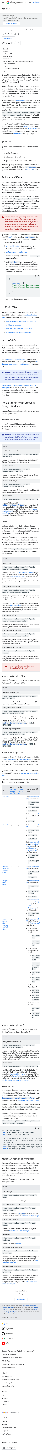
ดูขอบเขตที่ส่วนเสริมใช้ (13, 246)
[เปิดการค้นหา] (30, 2)
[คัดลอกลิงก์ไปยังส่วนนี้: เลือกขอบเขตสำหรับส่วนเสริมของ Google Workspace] (25, 406)
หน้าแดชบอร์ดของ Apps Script (11, 1379)
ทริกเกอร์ (19, 1244)
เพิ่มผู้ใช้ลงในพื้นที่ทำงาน (5, 883)
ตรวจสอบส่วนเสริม (17, 226)
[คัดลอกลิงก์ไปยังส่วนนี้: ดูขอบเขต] (13, 141)
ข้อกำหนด (4, 1442)
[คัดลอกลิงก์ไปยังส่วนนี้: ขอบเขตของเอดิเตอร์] (21, 420)
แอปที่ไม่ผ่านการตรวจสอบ (14, 325)
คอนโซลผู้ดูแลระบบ (7, 1376)
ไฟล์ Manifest (21, 100)
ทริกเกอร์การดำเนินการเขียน (25, 573)
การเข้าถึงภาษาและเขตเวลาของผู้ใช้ (19, 1231)
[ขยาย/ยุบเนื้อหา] (9, 49)
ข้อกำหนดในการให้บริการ (8, 1367)
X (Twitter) (5, 1401)
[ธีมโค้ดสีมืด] (35, 276)
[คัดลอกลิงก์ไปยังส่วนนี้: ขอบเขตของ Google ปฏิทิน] (27, 676)
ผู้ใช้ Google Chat (10, 759)
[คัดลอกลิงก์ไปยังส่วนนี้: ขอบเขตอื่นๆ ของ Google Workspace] (36, 1159)
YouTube (4, 1405)
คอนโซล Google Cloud (8, 1383)
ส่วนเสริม (25, 30)
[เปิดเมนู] (3, 2)
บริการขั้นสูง (35, 437)
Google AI (5, 1431)
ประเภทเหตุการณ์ (35, 923)
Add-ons (6, 9)
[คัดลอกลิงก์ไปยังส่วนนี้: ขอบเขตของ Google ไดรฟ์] (26, 1025)
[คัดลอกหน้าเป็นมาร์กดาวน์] (18, 43)
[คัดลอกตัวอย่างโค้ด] (38, 276)
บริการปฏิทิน (27, 126)
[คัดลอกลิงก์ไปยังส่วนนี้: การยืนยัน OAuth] (21, 307)
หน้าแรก (4, 30)
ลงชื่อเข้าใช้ (36, 2)
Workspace (22, 2)
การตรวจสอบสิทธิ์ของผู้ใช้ (13, 791)
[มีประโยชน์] (15, 34)
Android (4, 1418)
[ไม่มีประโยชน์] (18, 34)
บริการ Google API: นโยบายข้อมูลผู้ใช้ (18, 332)
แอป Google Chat (25, 759)
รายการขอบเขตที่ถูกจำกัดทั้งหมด (16, 359)
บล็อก (3, 1395)
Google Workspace (14, 30)
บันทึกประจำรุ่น (6, 1361)
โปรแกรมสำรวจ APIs (8, 1386)
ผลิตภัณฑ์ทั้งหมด (6, 1434)
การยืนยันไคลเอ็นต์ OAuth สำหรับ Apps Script (21, 321)
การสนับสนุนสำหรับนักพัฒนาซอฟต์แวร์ (13, 1364)
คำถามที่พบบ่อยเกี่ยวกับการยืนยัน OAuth (19, 329)
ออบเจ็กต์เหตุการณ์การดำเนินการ (28, 1100)
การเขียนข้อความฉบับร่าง (18, 577)
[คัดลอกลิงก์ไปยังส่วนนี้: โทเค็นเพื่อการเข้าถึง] (16, 1086)
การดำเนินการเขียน (15, 605)
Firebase (4, 1424)
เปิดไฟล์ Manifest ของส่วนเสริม (16, 252)
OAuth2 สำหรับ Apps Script (30, 1216)
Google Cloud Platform (9, 1427)
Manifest (11, 237)
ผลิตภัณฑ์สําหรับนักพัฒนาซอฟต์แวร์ (12, 1358)
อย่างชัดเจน (29, 170)
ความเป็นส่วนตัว (13, 1442)
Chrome (4, 1421)
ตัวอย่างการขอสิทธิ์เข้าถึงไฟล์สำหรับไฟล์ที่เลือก (15, 1080)
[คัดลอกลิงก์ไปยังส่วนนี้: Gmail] (9, 522)
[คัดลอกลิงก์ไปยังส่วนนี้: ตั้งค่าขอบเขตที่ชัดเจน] (25, 177)
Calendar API (32, 129)
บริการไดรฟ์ (5, 513)
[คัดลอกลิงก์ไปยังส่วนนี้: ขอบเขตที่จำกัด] (19, 340)
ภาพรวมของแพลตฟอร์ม (9, 1354)
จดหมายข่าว (5, 1398)
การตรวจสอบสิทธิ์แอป (21, 791)
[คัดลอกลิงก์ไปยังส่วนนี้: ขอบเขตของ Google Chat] (26, 753)
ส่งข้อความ (5, 797)
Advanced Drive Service (17, 1074)
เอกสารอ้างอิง (17, 134)
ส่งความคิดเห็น (8, 38)
